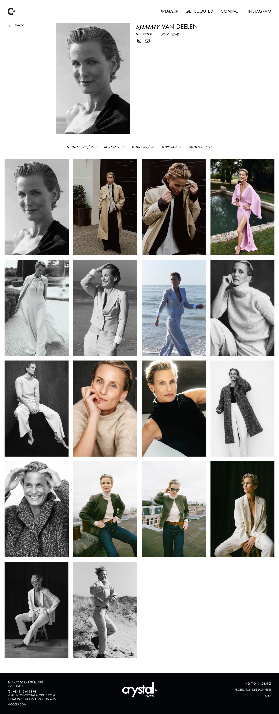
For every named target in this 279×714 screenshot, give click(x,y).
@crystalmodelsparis (40, 699)
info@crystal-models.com (35, 695)
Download (170, 34)
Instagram (259, 11)
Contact (230, 11)
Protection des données (253, 690)
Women (169, 11)
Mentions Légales (258, 684)
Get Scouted (199, 11)
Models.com (17, 704)
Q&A (268, 696)
